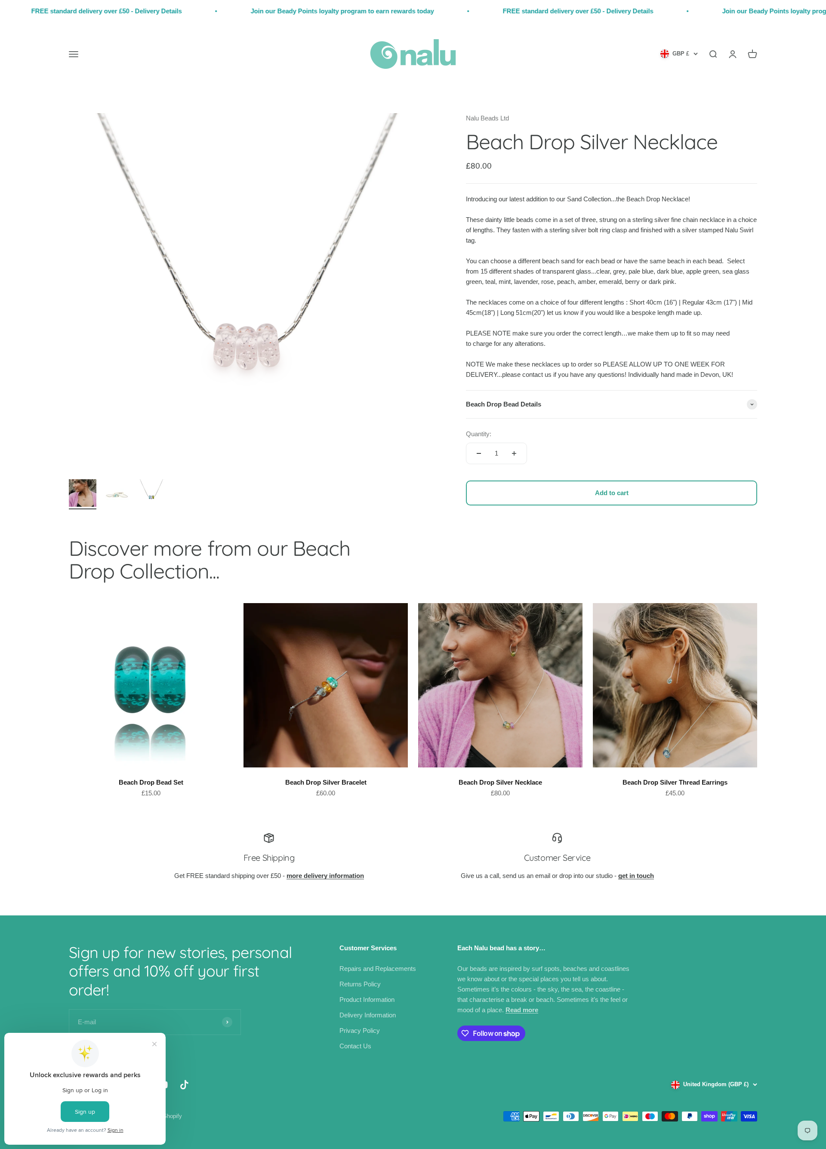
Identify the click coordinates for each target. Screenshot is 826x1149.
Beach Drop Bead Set (151, 782)
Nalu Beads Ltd (487, 118)
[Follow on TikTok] (184, 1084)
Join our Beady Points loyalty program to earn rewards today (293, 11)
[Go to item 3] (151, 494)
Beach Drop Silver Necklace (500, 782)
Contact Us (355, 1046)
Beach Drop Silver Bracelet (326, 782)
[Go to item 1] (82, 494)
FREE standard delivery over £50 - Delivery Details (529, 11)
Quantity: (478, 433)
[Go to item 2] (117, 494)
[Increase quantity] (514, 453)
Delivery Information (367, 1015)
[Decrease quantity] (478, 453)
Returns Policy (360, 984)
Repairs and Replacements (377, 968)
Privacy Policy (359, 1030)
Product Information (367, 999)
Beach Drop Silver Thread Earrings (675, 782)
